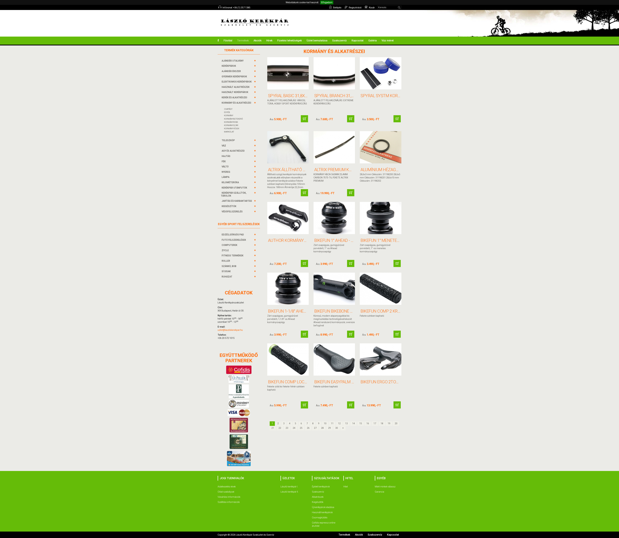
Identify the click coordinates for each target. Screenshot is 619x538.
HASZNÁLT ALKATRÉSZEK (236, 87)
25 (301, 428)
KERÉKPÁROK (229, 66)
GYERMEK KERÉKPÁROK (234, 76)
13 (346, 423)
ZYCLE (225, 250)
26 (308, 428)
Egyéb (227, 112)
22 (280, 428)
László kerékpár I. (289, 486)
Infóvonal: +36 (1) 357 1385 (236, 7)
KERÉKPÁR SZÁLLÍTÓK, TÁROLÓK (233, 194)
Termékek (243, 40)
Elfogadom (326, 2)
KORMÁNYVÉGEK (231, 128)
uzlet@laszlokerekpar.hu (230, 330)
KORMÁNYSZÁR (231, 125)
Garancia (379, 491)
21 (272, 428)
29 (329, 428)
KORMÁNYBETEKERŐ (233, 119)
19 (389, 423)
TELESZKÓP (228, 140)
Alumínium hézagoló (382, 169)
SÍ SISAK (226, 271)
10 (325, 423)
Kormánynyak (231, 122)
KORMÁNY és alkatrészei (236, 103)
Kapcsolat (358, 40)
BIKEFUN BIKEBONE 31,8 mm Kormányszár (354, 311)
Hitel (345, 486)
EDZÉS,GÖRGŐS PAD (233, 234)
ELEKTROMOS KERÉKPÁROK (237, 81)
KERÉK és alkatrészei (234, 97)
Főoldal (228, 40)
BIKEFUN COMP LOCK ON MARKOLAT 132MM (308, 381)
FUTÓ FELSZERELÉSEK (234, 240)
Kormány (228, 115)
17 (374, 423)
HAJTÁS (226, 156)
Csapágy (228, 109)
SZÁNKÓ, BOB (229, 266)
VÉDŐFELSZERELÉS (232, 211)
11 (332, 423)
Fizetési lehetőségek (289, 40)
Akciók (257, 40)
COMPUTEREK (229, 245)
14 (353, 423)
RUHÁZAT (227, 276)
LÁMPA (225, 177)
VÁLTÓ (225, 166)
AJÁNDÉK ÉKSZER (231, 71)
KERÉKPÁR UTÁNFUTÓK (234, 187)
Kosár (371, 7)
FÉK (224, 161)
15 (360, 423)
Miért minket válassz (385, 486)
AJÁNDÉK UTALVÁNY (233, 60)
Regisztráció (355, 7)
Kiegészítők (317, 502)
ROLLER (226, 261)
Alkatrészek (318, 497)
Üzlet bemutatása (317, 40)
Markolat (229, 132)
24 (294, 428)
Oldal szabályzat (226, 491)
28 (322, 428)
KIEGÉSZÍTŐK (229, 206)
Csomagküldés (319, 517)
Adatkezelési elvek (227, 486)
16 (367, 423)
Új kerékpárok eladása (323, 507)
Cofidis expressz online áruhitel (323, 524)
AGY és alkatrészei (233, 151)
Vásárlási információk (229, 497)
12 (339, 423)
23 (287, 428)
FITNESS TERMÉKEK (232, 255)
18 (382, 423)
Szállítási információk (229, 502)
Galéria (372, 40)
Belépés (337, 7)
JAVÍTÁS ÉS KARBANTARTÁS (237, 201)
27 (315, 428)
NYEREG (226, 172)
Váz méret (388, 40)
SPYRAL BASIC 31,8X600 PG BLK (296, 95)
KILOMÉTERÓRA (230, 182)
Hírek (269, 40)
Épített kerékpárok (321, 486)
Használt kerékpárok (322, 512)
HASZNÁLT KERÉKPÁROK (235, 92)
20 (396, 423)
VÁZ (224, 145)
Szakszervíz (339, 40)
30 (336, 428)
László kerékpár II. (289, 491)
